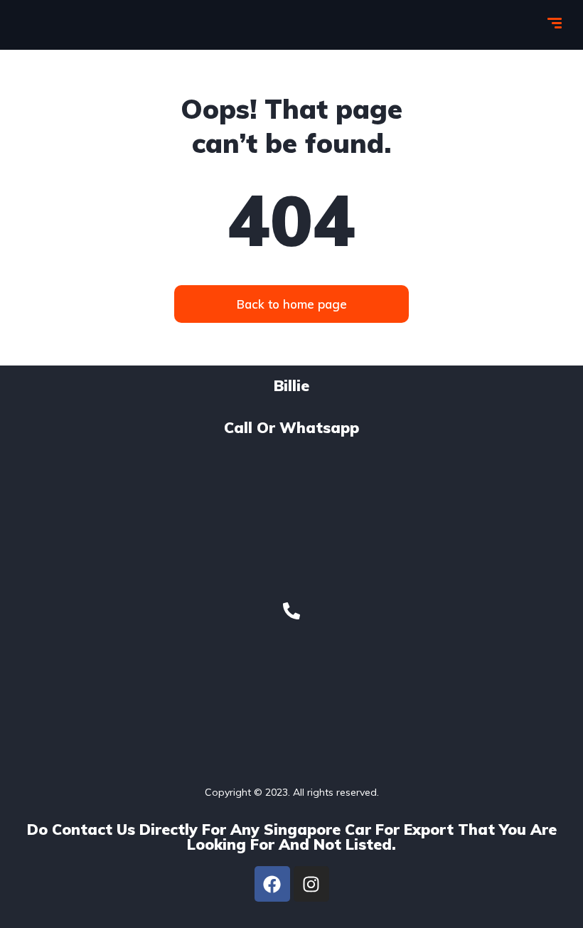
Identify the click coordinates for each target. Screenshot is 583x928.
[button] (291, 304)
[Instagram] (311, 884)
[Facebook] (272, 884)
